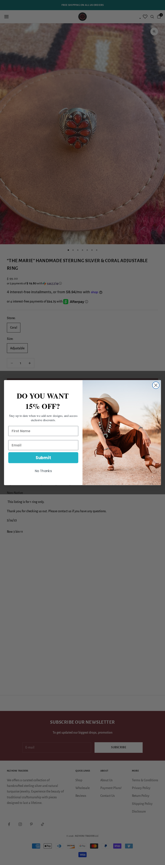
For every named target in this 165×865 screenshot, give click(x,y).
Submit (43, 457)
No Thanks (43, 470)
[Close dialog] (155, 385)
